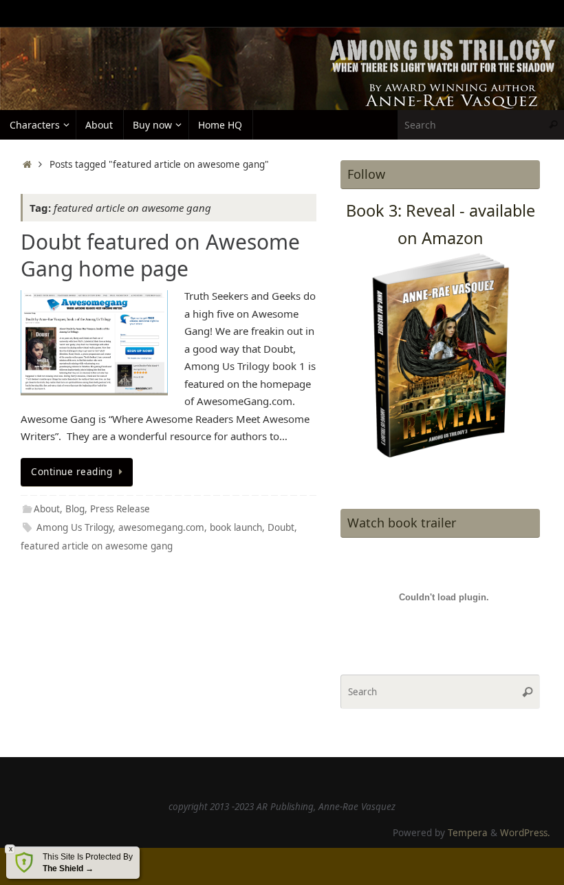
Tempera (468, 833)
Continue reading (71, 472)
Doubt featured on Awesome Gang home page (160, 255)
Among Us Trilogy (74, 527)
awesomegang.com (161, 527)
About (47, 509)
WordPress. (525, 833)
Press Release (120, 509)
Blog (75, 509)
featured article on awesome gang (97, 546)
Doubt (281, 527)
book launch (236, 527)
